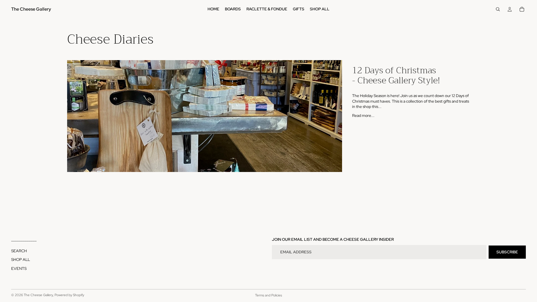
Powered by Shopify (69, 295)
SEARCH (19, 250)
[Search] (498, 9)
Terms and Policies (268, 295)
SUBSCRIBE (507, 251)
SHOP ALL (20, 259)
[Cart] (522, 9)
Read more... (363, 115)
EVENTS (19, 268)
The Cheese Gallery (38, 295)
